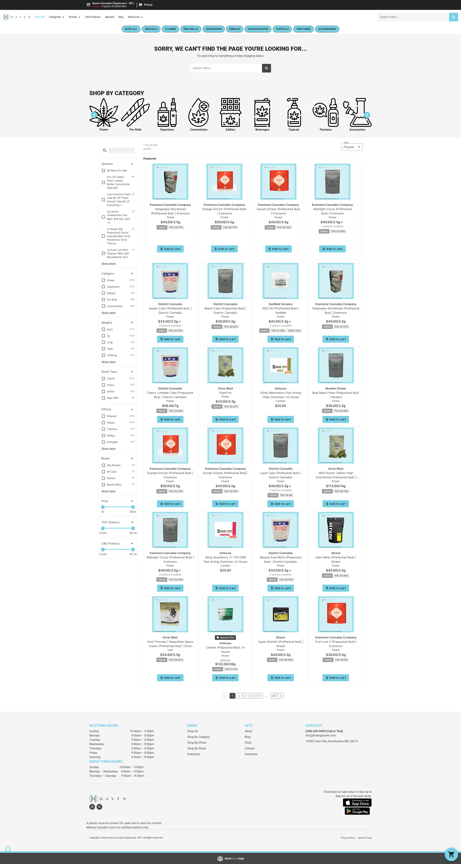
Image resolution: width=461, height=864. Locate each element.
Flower (103, 129)
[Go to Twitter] (99, 807)
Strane (335, 553)
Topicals (293, 129)
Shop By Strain (196, 748)
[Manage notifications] (8, 849)
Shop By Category (198, 737)
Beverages (262, 129)
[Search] (453, 17)
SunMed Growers (281, 304)
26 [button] (273, 695)
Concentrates (198, 129)
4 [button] (253, 695)
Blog (121, 17)
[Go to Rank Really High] (230, 858)
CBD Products (93, 17)
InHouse (280, 388)
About (248, 731)
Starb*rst (225, 392)
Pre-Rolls (135, 129)
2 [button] (239, 695)
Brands (73, 17)
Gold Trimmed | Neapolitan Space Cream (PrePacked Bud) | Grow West (170, 646)
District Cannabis (170, 304)
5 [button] (260, 695)
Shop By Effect (196, 742)
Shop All (39, 17)
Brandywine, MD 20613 (343, 741)
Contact (250, 748)
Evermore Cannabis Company (170, 205)
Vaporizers (167, 129)
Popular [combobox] (349, 147)
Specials (109, 17)
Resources (134, 17)
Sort (346, 143)
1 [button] (232, 695)
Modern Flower (335, 388)
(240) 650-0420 (315, 731)
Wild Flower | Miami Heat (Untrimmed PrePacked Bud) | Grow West (335, 477)
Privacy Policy (348, 837)
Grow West (225, 388)
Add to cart (172, 249)
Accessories (357, 129)
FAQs (248, 742)
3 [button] (246, 695)
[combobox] (413, 17)
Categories (55, 17)
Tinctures (325, 129)
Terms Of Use (365, 837)
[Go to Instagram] (92, 807)
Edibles (230, 129)
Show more (109, 263)
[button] (120, 5)
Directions (193, 754)
